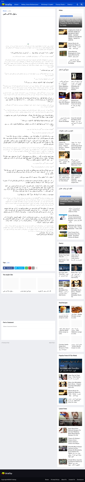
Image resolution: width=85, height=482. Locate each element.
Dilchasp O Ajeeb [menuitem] (47, 4)
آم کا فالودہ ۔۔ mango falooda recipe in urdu (64, 316)
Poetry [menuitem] (69, 4)
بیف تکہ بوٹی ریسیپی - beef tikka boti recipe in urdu (76, 331)
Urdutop (13, 479)
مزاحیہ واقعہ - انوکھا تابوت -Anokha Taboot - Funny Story (70, 201)
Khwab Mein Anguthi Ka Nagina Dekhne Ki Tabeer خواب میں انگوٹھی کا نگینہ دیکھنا (75, 462)
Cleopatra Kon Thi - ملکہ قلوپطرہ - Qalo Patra (64, 161)
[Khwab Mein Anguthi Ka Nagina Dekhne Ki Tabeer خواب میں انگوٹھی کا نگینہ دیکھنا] (63, 461)
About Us (64, 479)
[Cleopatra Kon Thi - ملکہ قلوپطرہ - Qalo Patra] (64, 154)
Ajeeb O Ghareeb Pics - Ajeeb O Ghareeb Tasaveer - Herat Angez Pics (76, 179)
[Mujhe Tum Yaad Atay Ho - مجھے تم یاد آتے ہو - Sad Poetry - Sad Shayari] (64, 249)
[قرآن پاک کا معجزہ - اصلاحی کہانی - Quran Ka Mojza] (63, 61)
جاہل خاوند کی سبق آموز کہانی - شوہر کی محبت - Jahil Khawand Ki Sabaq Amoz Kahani (76, 85)
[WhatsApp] (26, 268)
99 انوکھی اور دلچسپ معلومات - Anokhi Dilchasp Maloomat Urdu (76, 162)
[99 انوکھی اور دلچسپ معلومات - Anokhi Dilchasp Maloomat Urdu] (76, 154)
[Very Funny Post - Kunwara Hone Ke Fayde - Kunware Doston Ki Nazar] (63, 234)
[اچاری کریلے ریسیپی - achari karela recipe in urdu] (76, 339)
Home (2, 1)
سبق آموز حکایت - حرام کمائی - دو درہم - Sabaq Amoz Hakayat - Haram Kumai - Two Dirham (64, 85)
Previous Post (5, 342)
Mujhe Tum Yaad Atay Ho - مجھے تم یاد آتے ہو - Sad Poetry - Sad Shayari (64, 258)
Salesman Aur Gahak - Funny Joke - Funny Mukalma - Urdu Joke (75, 226)
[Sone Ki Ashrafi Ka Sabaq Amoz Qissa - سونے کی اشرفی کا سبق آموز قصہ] (76, 113)
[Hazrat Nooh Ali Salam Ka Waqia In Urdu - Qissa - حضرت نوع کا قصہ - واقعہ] (63, 45)
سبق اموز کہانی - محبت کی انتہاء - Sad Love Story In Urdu (74, 400)
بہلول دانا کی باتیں (8, 291)
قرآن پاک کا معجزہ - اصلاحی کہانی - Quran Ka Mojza (74, 61)
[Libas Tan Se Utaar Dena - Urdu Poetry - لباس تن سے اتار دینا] (76, 249)
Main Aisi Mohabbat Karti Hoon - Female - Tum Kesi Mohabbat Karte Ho (76, 292)
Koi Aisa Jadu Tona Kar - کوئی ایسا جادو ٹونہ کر (63, 274)
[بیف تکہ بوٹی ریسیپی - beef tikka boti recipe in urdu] (76, 323)
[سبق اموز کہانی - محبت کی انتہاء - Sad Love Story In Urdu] (63, 400)
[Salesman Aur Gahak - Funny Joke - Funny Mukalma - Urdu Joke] (63, 227)
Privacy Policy (55, 479)
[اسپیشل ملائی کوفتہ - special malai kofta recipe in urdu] (64, 323)
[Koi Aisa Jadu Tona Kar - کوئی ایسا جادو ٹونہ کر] (64, 267)
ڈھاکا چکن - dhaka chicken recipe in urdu (76, 316)
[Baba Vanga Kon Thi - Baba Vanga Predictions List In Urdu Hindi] (64, 170)
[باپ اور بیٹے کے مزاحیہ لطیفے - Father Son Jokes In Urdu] (63, 210)
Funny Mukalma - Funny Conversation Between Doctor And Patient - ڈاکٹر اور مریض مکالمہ (75, 218)
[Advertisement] (28, 29)
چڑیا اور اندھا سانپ (25, 291)
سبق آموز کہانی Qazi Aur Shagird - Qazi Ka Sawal (64, 102)
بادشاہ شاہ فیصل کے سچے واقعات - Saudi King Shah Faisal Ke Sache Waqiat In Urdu (70, 22)
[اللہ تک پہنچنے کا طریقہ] (45, 283)
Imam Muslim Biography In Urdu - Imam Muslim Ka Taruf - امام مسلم (74, 54)
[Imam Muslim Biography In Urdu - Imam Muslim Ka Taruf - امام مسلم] (63, 53)
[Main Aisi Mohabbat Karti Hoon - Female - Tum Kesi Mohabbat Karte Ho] (76, 283)
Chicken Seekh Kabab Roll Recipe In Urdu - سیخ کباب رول (64, 347)
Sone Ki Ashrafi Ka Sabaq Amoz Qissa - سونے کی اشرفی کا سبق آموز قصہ (76, 121)
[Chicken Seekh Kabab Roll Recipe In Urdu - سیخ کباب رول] (64, 339)
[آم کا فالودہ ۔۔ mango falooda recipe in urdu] (64, 309)
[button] (77, 4)
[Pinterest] (29, 268)
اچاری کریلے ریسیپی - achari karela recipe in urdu (76, 346)
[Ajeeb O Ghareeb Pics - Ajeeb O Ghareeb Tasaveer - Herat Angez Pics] (76, 170)
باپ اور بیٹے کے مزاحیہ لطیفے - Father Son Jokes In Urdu (74, 209)
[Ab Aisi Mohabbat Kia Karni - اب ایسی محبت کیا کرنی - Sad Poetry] (64, 283)
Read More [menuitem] (18, 9)
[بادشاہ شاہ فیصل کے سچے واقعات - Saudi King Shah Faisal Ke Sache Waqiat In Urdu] (76, 137)
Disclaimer (80, 479)
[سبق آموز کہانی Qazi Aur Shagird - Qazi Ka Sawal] (64, 95)
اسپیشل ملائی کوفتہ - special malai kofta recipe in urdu (64, 331)
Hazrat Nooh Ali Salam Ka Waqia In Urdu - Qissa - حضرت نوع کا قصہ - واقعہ (74, 45)
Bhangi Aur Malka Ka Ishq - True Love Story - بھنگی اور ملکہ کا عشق (76, 104)
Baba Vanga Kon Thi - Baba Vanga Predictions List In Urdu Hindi (64, 178)
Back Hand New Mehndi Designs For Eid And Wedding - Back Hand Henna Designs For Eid (74, 432)
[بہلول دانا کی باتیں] (11, 283)
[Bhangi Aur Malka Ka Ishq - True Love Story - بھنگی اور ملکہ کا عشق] (76, 95)
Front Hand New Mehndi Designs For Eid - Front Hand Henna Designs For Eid (70, 420)
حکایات (9, 10)
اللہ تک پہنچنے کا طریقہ (44, 291)
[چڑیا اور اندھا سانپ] (28, 283)
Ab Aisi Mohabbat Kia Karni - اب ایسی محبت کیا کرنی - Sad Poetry (63, 291)
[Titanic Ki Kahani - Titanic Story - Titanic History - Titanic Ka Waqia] (64, 137)
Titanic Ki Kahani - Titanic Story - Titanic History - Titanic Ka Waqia (64, 146)
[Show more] (36, 268)
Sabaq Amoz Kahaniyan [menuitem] (29, 4)
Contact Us (72, 479)
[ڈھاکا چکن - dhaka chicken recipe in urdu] (76, 309)
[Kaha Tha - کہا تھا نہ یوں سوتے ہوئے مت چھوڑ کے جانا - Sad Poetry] (76, 267)
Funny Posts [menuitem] (60, 4)
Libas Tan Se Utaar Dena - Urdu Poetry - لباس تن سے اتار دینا (76, 257)
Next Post (51, 342)
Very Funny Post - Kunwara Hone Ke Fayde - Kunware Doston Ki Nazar (74, 234)
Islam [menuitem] (16, 4)
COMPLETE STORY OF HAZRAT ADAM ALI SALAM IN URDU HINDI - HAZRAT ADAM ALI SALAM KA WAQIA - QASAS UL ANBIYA (75, 35)
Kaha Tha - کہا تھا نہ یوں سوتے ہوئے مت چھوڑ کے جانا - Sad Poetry (76, 275)
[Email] (33, 268)
